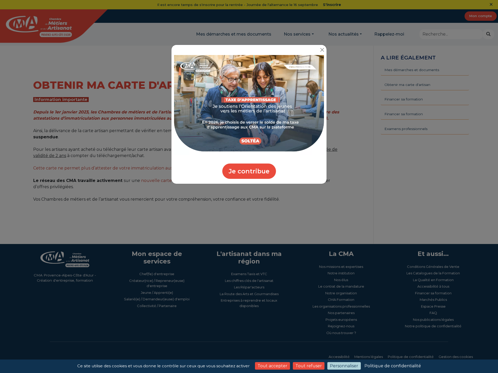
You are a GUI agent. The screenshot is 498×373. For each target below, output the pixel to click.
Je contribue (249, 171)
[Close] (322, 49)
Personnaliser (344, 365)
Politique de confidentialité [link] (392, 365)
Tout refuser (308, 365)
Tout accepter (272, 365)
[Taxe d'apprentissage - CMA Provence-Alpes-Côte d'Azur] (249, 105)
